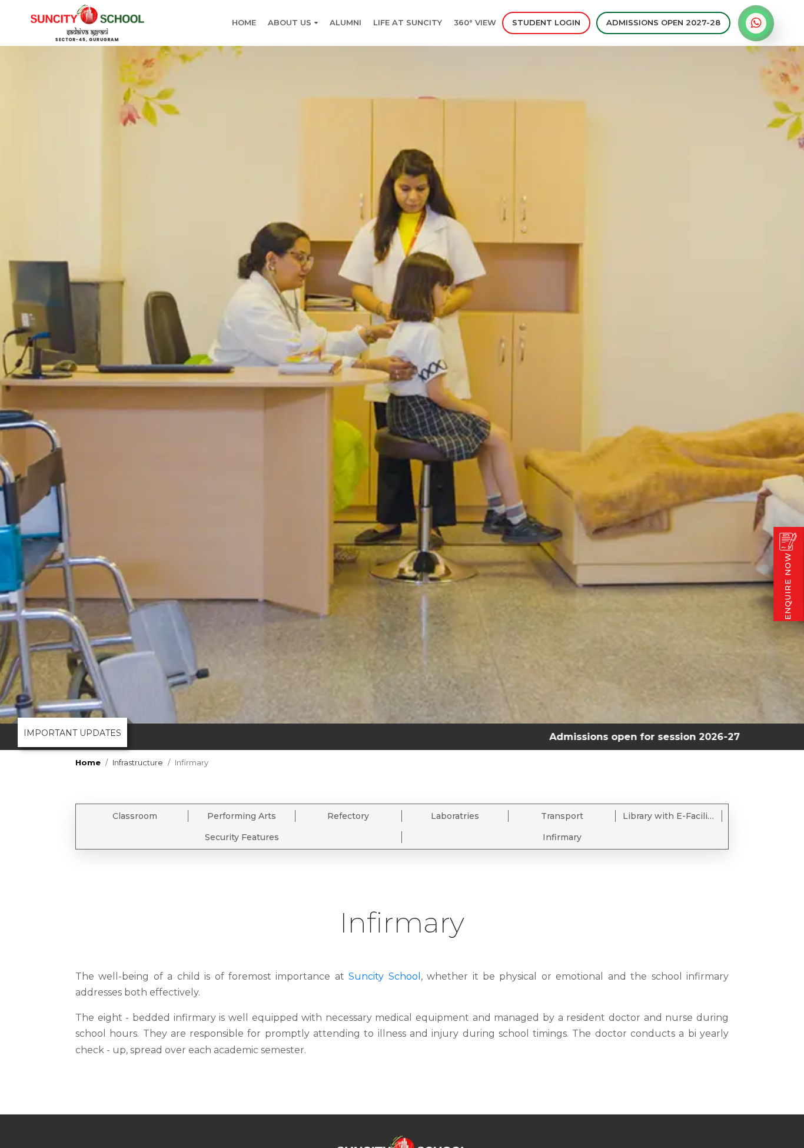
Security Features (242, 837)
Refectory (348, 816)
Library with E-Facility (669, 816)
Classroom (134, 816)
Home (244, 22)
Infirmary (562, 837)
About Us (289, 22)
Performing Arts (241, 816)
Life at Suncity (407, 22)
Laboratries (455, 816)
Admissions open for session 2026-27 (595, 736)
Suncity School (384, 976)
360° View (475, 22)
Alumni (345, 22)
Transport (562, 816)
